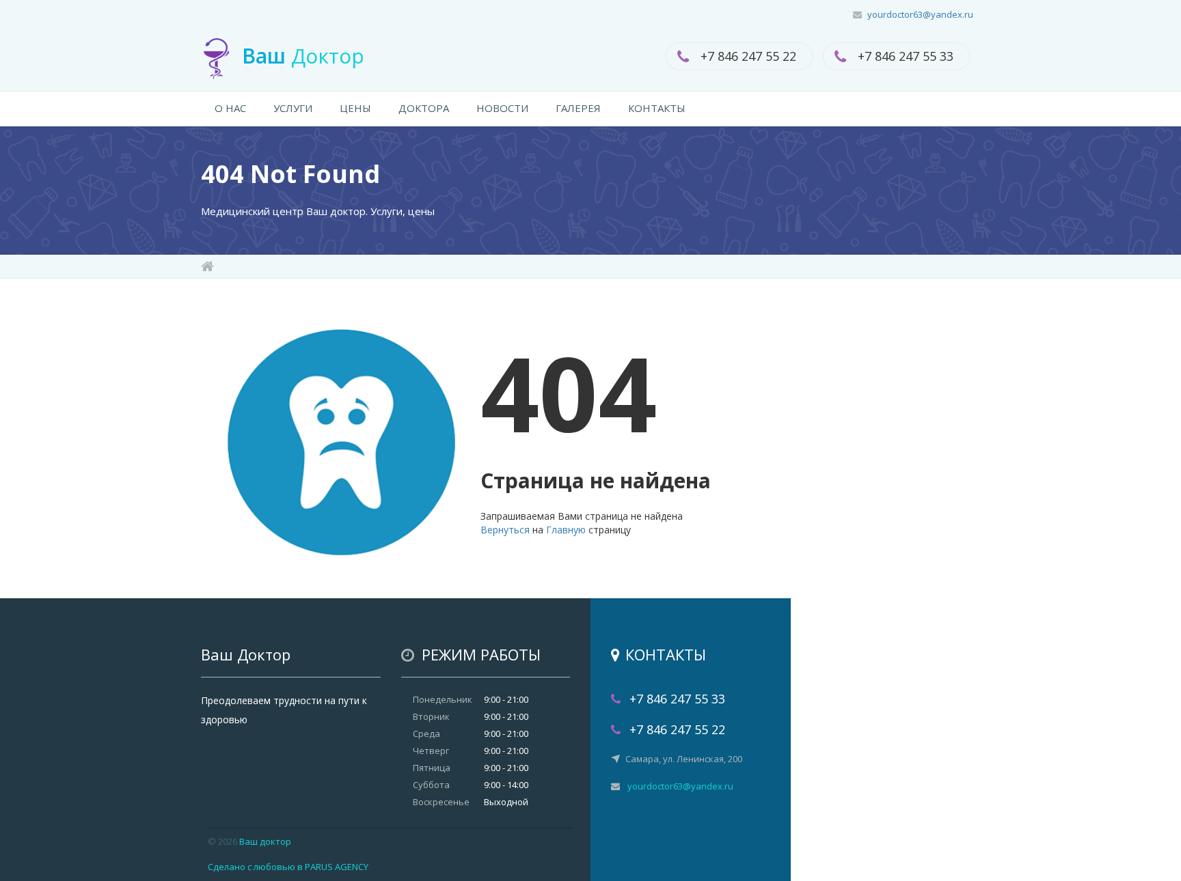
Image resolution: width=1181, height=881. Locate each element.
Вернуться (505, 529)
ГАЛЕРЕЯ (578, 108)
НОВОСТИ (502, 108)
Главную (566, 529)
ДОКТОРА (423, 108)
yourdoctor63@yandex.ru (920, 14)
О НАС (230, 108)
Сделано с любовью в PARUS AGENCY (288, 867)
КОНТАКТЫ (656, 108)
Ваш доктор (265, 841)
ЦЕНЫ (355, 108)
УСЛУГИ (292, 108)
